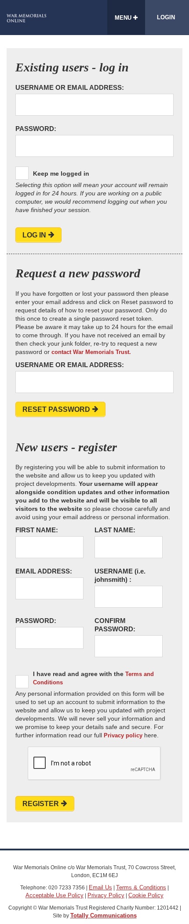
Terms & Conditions (141, 887)
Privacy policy (123, 735)
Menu (124, 17)
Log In (34, 235)
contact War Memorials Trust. (91, 352)
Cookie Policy (146, 895)
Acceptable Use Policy (54, 895)
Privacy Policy (105, 895)
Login (166, 17)
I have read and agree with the (93, 678)
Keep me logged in (61, 173)
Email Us (100, 887)
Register (40, 803)
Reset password (56, 409)
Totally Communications (103, 915)
